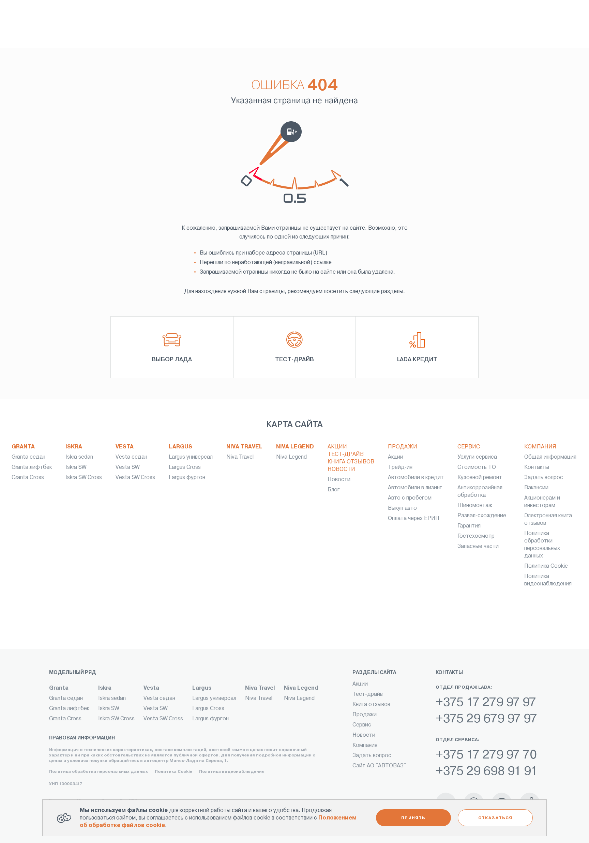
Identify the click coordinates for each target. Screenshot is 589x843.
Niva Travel (244, 446)
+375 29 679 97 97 (486, 718)
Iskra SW (75, 467)
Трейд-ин (400, 467)
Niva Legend (295, 446)
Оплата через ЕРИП (413, 518)
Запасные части (478, 546)
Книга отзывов (351, 461)
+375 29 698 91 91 (487, 771)
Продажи (402, 446)
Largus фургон (187, 477)
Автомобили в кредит (416, 477)
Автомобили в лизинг (415, 487)
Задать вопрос (543, 477)
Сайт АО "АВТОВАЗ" (379, 765)
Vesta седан (131, 457)
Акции (337, 446)
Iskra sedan (79, 457)
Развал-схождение (481, 515)
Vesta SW (127, 467)
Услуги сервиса (477, 457)
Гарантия (469, 525)
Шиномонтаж (474, 505)
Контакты (536, 467)
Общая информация (550, 457)
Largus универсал (191, 457)
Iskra (73, 446)
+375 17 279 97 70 (486, 754)
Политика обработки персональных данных (98, 771)
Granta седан (28, 457)
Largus (180, 446)
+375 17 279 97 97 (486, 702)
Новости (341, 469)
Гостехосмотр (476, 536)
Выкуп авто (402, 508)
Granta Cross (28, 477)
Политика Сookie (546, 566)
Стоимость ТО (476, 467)
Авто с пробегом (410, 497)
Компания (540, 446)
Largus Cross (185, 467)
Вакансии (536, 487)
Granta (23, 446)
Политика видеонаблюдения (232, 771)
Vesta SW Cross (135, 477)
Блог (334, 489)
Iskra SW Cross (83, 477)
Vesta (125, 446)
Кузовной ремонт (479, 477)
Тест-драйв (346, 454)
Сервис (468, 446)
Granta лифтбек (32, 467)
